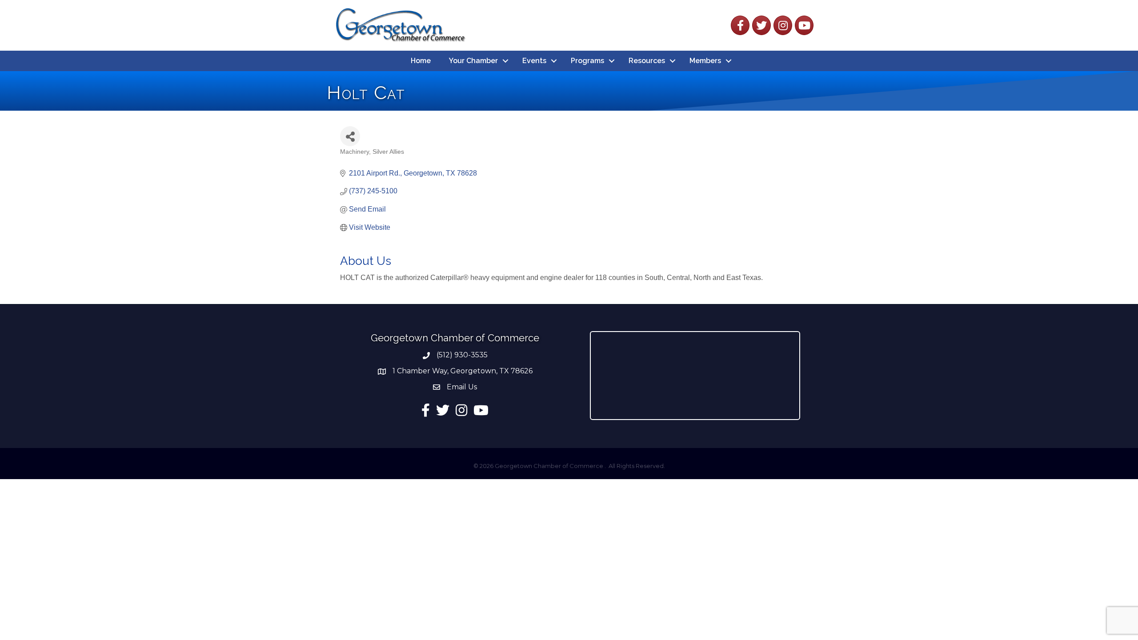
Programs (587, 60)
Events (534, 60)
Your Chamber (473, 60)
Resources (647, 60)
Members (705, 60)
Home (421, 60)
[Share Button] (350, 136)
